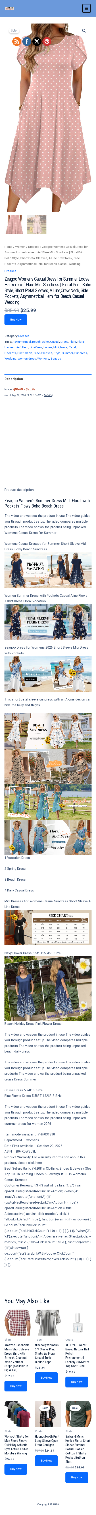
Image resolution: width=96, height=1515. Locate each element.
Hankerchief (12, 347)
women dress (27, 358)
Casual (54, 341)
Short (28, 353)
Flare (73, 341)
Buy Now (15, 319)
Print (20, 353)
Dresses (33, 246)
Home (8, 246)
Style (57, 353)
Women (20, 246)
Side (37, 353)
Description (13, 379)
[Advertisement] (48, 449)
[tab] (48, 378)
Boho (45, 341)
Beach (36, 341)
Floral (81, 341)
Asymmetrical (22, 341)
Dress (64, 341)
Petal (72, 347)
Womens (43, 358)
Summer (67, 353)
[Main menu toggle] (86, 8)
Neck (63, 347)
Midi (56, 347)
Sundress (80, 353)
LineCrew (36, 347)
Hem (25, 347)
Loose (48, 347)
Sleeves (46, 353)
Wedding (10, 358)
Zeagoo (55, 358)
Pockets (10, 353)
